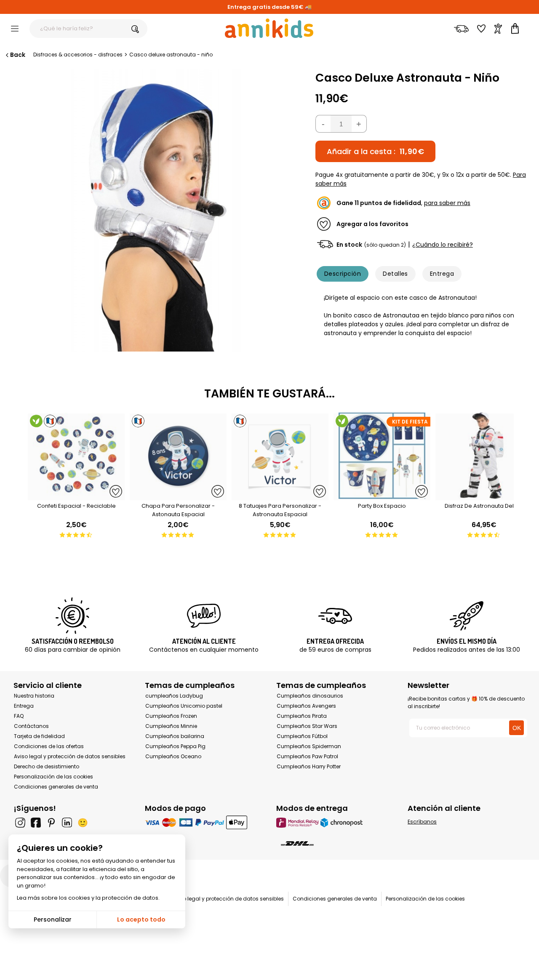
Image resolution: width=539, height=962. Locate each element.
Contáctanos (31, 726)
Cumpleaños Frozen (171, 716)
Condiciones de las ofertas (49, 746)
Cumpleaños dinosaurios (310, 695)
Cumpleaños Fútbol (302, 736)
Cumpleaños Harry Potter (309, 766)
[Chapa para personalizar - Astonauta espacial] (178, 496)
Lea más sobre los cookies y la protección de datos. (88, 898)
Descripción (342, 273)
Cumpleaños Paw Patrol (307, 756)
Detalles (395, 273)
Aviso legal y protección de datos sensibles (69, 756)
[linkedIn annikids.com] (67, 822)
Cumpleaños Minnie (171, 726)
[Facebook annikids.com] (36, 822)
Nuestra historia (34, 695)
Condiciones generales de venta (56, 786)
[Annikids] (269, 28)
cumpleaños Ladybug (174, 695)
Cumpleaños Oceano (173, 756)
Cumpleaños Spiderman (309, 746)
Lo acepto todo (141, 919)
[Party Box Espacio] (382, 496)
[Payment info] (204, 822)
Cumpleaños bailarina (174, 736)
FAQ (19, 716)
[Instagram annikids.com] (20, 822)
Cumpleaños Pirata (302, 716)
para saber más (447, 203)
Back (17, 55)
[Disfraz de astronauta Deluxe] (484, 496)
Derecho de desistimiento (46, 766)
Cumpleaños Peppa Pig (175, 746)
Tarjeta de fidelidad (39, 736)
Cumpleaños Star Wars (307, 726)
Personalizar (53, 919)
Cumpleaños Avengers (306, 705)
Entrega (442, 273)
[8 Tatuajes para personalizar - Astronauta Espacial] (280, 496)
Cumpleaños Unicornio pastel (183, 705)
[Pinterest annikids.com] (51, 822)
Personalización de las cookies (53, 776)
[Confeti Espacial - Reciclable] (76, 496)
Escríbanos (422, 821)
